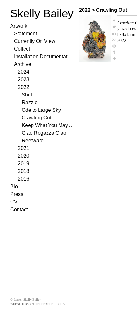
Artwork (18, 26)
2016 (23, 179)
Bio (14, 186)
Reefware (33, 140)
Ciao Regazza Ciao (44, 133)
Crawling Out (36, 117)
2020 (23, 156)
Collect (22, 49)
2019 (23, 163)
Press (16, 194)
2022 (23, 87)
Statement (25, 33)
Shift (27, 94)
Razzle (30, 102)
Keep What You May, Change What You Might (48, 125)
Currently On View (34, 41)
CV (14, 201)
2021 (23, 148)
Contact (19, 209)
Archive (22, 64)
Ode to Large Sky (41, 110)
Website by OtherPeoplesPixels (37, 304)
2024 (23, 72)
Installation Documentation (44, 56)
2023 (23, 79)
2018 (23, 171)
